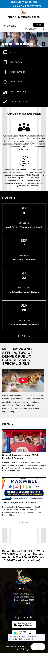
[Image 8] (28, 44)
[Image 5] (17, 44)
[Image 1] (3, 44)
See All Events (24, 336)
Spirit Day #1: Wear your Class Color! (24, 227)
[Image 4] (14, 44)
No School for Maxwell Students (24, 292)
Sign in (38, 25)
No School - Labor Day (24, 260)
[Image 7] (24, 44)
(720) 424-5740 (24, 603)
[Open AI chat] (42, 647)
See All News (24, 522)
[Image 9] (31, 44)
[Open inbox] (34, 647)
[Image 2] (6, 44)
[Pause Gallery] (43, 44)
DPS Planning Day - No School (24, 324)
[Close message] (43, 635)
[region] (23, 391)
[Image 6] (21, 44)
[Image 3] (10, 44)
